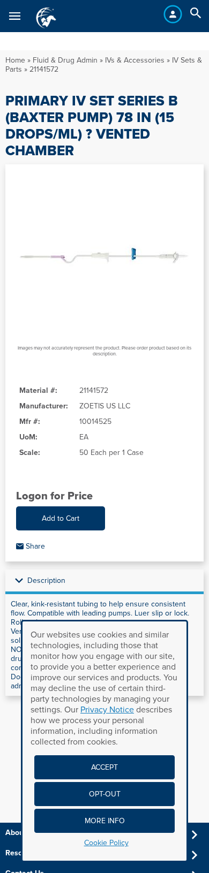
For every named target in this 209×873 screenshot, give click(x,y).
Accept (104, 767)
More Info (105, 820)
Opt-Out (105, 794)
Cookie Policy (106, 842)
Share (34, 546)
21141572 (43, 69)
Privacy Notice (107, 709)
